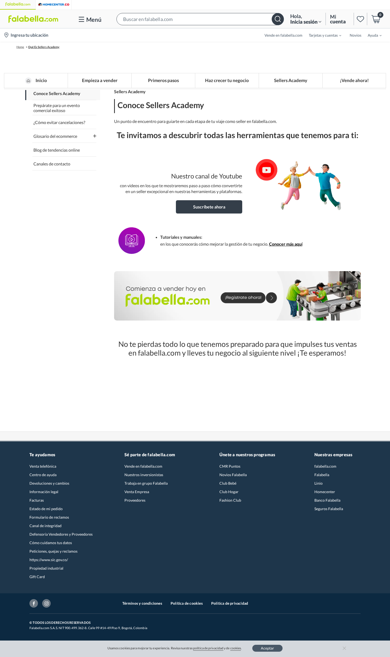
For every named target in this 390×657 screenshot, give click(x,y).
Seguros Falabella (328, 508)
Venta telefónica (42, 466)
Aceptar (267, 648)
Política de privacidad (229, 603)
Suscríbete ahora (209, 206)
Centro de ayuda (43, 474)
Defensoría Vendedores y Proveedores (61, 534)
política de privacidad (208, 648)
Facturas (36, 500)
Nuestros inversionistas (143, 474)
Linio (318, 483)
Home (20, 47)
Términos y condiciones (142, 603)
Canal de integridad (45, 525)
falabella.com (325, 466)
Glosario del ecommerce (55, 136)
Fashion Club (230, 500)
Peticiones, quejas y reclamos (53, 551)
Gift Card (37, 576)
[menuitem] (321, 35)
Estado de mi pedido (46, 508)
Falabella (321, 474)
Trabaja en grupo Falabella (146, 483)
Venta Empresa (136, 491)
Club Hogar (229, 491)
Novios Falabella (233, 474)
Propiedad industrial (46, 568)
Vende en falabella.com (143, 466)
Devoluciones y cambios (49, 483)
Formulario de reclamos (49, 517)
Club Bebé (227, 483)
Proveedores (134, 500)
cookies (235, 648)
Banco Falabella (327, 500)
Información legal (43, 491)
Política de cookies (187, 603)
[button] (200, 19)
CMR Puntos (229, 466)
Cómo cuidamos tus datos (50, 542)
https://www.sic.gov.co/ (48, 559)
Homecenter (324, 491)
